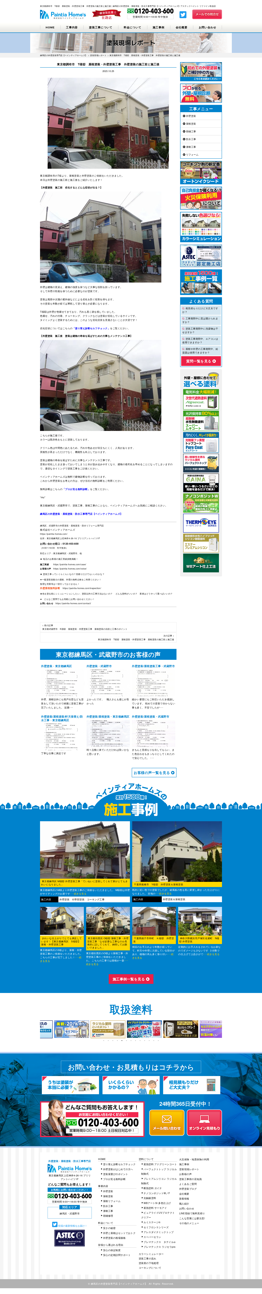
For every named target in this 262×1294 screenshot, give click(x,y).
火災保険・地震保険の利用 (194, 1159)
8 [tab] (135, 1040)
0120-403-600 (71, 543)
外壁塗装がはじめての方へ (118, 1169)
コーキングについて (150, 1267)
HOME (50, 27)
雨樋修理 (108, 1215)
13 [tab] (158, 1040)
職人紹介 (184, 1203)
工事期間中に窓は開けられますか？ (200, 320)
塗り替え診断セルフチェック (119, 1164)
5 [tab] (121, 1040)
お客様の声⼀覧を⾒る (152, 772)
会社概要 (181, 27)
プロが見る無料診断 (114, 1179)
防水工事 (190, 139)
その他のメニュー (189, 1223)
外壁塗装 (190, 116)
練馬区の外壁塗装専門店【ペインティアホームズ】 (119, 1283)
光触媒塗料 (150, 1198)
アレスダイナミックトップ (159, 1232)
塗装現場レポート (189, 1169)
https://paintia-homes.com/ (53, 533)
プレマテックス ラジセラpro (160, 1247)
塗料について (146, 1159)
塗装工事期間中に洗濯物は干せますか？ (200, 330)
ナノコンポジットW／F (157, 1193)
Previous (37, 1029)
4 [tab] (117, 1040)
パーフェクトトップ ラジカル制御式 (159, 1171)
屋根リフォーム (112, 1201)
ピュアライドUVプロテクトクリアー (158, 1215)
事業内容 (103, 1186)
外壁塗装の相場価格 (114, 1238)
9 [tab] (140, 1040)
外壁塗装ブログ (188, 1188)
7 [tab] (131, 1040)
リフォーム (191, 154)
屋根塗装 (190, 123)
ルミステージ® (152, 1222)
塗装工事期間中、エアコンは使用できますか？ (200, 340)
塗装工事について (100, 27)
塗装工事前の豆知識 (190, 1179)
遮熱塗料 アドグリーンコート (160, 1164)
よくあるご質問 (188, 1184)
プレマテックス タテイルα (160, 1242)
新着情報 (184, 1198)
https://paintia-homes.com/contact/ (73, 603)
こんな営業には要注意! (192, 1218)
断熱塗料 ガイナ (153, 1188)
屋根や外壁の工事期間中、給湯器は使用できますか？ (200, 350)
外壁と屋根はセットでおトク (119, 1233)
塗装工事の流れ (147, 1258)
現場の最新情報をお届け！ (72, 1225)
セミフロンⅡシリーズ (156, 1227)
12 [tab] (153, 1040)
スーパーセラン (152, 1237)
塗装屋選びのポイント (115, 1174)
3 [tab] (112, 1040)
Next (224, 1029)
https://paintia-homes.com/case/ (69, 564)
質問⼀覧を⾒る (199, 360)
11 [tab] (149, 1040)
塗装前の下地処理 (149, 1263)
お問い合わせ (207, 27)
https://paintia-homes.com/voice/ (70, 568)
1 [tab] (103, 1040)
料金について (132, 27)
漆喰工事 (190, 147)
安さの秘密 (109, 1228)
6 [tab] (126, 1040)
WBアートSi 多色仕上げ (157, 1203)
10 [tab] (144, 1040)
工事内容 (72, 27)
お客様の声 (185, 1174)
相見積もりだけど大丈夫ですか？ (200, 310)
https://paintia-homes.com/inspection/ (82, 588)
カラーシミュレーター (151, 1254)
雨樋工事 (190, 131)
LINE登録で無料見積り (192, 1213)
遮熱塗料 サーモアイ (155, 1208)
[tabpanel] (58, 1029)
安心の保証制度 (112, 1250)
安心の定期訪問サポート (117, 1255)
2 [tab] (108, 1040)
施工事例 (158, 27)
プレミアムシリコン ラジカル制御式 (159, 1181)
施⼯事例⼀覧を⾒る (129, 978)
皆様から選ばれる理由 (110, 1245)
